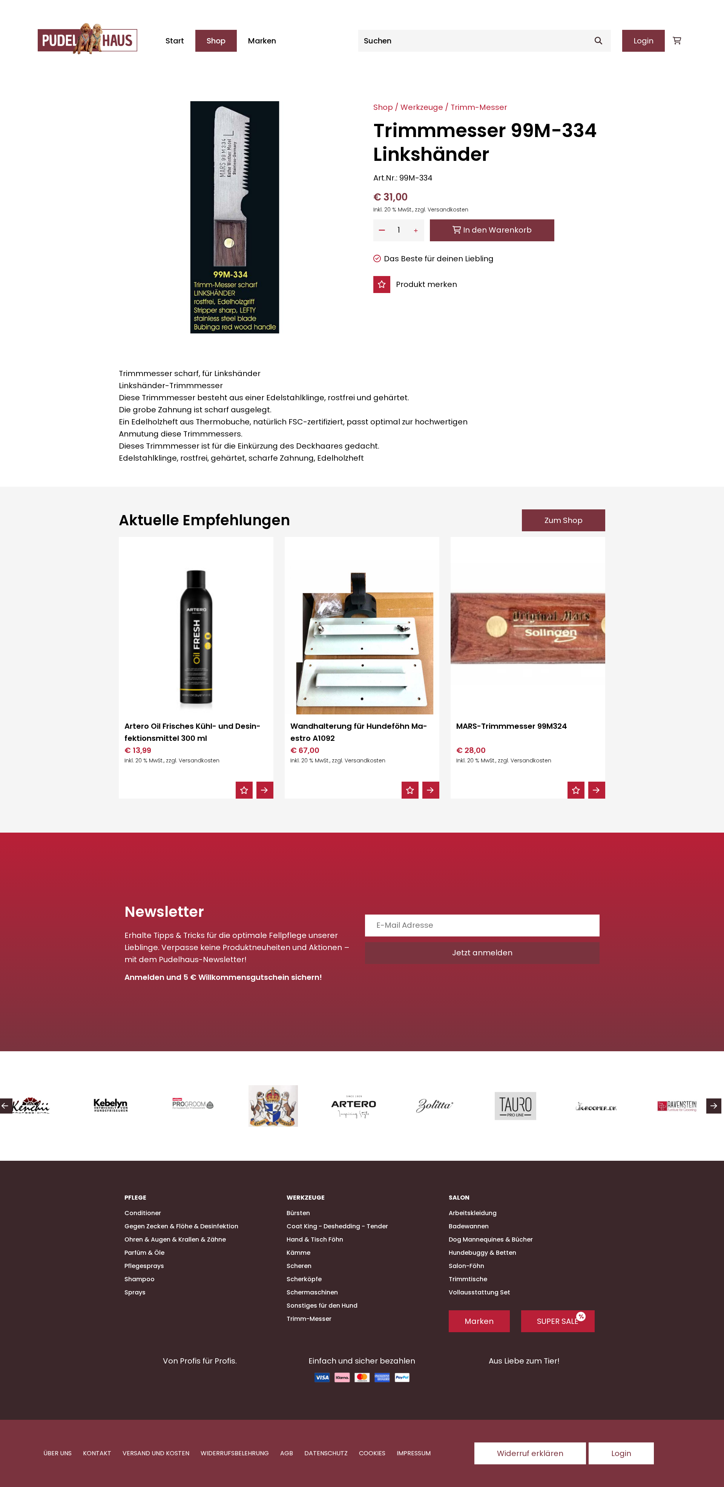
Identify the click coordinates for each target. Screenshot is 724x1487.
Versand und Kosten (156, 1453)
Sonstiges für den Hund (322, 1305)
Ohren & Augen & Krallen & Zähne (175, 1239)
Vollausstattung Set (479, 1292)
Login (643, 40)
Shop (216, 40)
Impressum (414, 1453)
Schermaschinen (312, 1292)
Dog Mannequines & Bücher (491, 1239)
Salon (459, 1198)
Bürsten (298, 1213)
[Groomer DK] (528, 1106)
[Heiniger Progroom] (124, 1106)
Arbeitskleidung (473, 1213)
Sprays (135, 1292)
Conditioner (142, 1213)
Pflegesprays (144, 1266)
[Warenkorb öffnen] (676, 41)
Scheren (299, 1266)
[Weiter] (713, 1106)
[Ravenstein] (608, 1106)
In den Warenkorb (496, 230)
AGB (286, 1453)
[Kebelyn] (43, 1106)
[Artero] (285, 1106)
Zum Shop (564, 520)
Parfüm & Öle (144, 1252)
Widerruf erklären (530, 1453)
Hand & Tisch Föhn (315, 1239)
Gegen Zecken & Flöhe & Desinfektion (181, 1226)
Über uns (57, 1453)
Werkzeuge (421, 107)
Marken (262, 40)
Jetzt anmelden (482, 952)
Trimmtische (468, 1279)
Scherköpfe (304, 1279)
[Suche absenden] (601, 41)
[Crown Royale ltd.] (205, 1106)
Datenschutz (326, 1453)
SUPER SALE (557, 1321)
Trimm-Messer (479, 107)
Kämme (298, 1252)
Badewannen (469, 1226)
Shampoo (139, 1279)
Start (175, 40)
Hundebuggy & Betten (482, 1252)
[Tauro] (447, 1106)
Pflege (135, 1198)
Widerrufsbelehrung (235, 1453)
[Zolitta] (366, 1106)
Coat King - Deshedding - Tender (337, 1226)
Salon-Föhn (466, 1266)
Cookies (372, 1453)
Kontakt (97, 1453)
